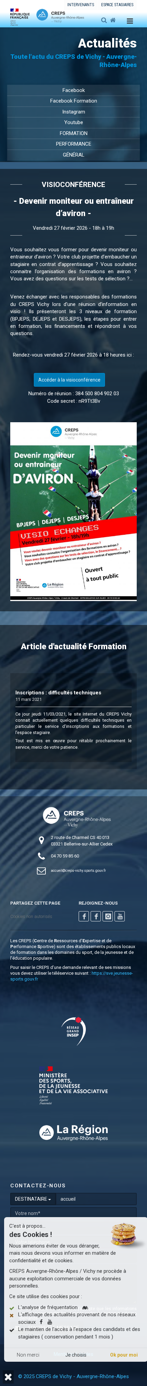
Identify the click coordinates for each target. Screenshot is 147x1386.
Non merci (28, 1355)
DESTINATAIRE (31, 1199)
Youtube (73, 122)
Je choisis (75, 1355)
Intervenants (80, 4)
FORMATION (74, 133)
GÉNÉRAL (73, 155)
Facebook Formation (73, 101)
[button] (8, 1377)
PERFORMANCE (73, 144)
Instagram (73, 112)
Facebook (74, 90)
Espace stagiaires (117, 4)
